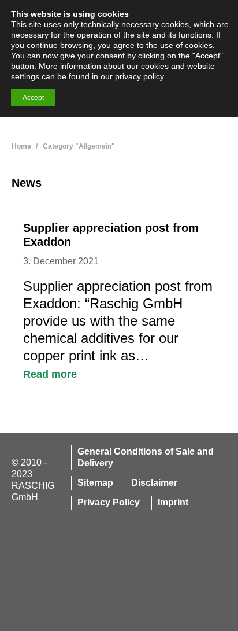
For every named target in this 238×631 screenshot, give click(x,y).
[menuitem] (144, 457)
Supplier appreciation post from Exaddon (111, 235)
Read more (50, 374)
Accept (33, 98)
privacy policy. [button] (140, 76)
